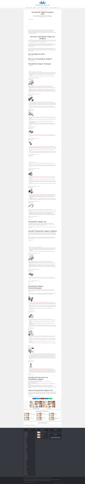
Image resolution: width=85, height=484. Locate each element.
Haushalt (42, 7)
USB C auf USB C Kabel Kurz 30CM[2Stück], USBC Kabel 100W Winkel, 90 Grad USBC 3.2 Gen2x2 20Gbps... (41, 302)
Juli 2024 (25, 438)
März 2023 (25, 452)
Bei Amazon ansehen (30, 78)
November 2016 (26, 474)
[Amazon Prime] (37, 138)
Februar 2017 (25, 471)
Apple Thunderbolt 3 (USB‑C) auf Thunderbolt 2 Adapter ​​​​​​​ (35, 71)
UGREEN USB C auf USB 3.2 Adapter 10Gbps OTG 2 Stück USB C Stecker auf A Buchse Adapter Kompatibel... (41, 134)
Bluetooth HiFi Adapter (32, 414)
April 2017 (25, 469)
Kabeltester (55, 414)
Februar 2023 (25, 453)
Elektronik (34, 7)
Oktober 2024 (25, 435)
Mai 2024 (25, 440)
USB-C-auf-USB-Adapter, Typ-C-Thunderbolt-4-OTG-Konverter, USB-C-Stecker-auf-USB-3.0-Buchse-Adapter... (42, 194)
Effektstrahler (43, 418)
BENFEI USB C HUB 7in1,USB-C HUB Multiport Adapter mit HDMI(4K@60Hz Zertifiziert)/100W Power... (40, 261)
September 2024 (26, 436)
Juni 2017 (25, 467)
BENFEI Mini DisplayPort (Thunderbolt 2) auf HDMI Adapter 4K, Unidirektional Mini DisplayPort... (40, 209)
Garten (38, 7)
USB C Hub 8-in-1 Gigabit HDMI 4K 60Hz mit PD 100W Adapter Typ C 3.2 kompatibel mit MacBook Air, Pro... (41, 353)
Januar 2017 (25, 472)
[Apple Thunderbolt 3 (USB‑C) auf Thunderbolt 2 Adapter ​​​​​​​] (30, 68)
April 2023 (25, 451)
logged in (28, 425)
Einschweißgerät (32, 418)
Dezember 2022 (26, 455)
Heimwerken (46, 7)
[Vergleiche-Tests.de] (42, 3)
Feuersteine (42, 434)
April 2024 (25, 441)
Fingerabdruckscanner (45, 414)
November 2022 (26, 456)
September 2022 (26, 458)
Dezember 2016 (26, 473)
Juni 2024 (25, 439)
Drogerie (31, 7)
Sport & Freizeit (55, 7)
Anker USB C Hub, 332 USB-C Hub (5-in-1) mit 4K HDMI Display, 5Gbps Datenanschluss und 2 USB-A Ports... (41, 176)
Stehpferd (42, 436)
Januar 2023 (25, 454)
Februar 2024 (25, 443)
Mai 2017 (25, 468)
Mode (50, 7)
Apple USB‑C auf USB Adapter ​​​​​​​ (32, 162)
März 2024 (25, 442)
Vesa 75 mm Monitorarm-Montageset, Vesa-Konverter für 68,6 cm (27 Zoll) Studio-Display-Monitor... (40, 368)
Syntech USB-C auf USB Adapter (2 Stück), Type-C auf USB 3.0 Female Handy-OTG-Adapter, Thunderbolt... (41, 146)
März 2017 (25, 470)
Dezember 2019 (26, 466)
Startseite (27, 7)
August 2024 (25, 437)
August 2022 (25, 459)
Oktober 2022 (25, 457)
